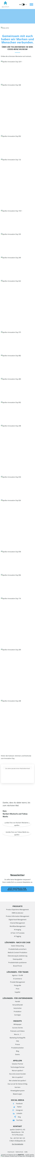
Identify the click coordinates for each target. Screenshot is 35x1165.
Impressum (11, 1152)
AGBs (26, 1152)
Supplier (17, 992)
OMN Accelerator (17, 913)
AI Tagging (17, 936)
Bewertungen (17, 1094)
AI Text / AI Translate (17, 933)
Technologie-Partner (17, 1067)
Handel (17, 1001)
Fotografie (17, 985)
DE (20, 4)
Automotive (17, 1008)
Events (17, 1054)
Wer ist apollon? (17, 1077)
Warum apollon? (17, 1071)
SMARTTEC (21, 1155)
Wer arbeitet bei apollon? (17, 1081)
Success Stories (17, 1028)
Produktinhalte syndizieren (17, 963)
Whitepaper (18, 1024)
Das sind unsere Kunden (17, 1074)
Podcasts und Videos (17, 1031)
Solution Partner (17, 1064)
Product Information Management (17, 916)
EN (26, 4)
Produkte (16, 2)
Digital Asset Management (17, 920)
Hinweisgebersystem (17, 1091)
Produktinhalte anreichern (17, 949)
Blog (17, 1051)
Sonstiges (17, 1015)
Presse (17, 1044)
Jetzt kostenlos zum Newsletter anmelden (17, 889)
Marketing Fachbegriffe (17, 1038)
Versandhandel (17, 1005)
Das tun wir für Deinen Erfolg (17, 1084)
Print (17, 989)
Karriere (17, 1087)
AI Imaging (17, 930)
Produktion (17, 1012)
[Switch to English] (23, 4)
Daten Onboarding (17, 946)
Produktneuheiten (17, 1048)
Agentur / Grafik (17, 975)
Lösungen (16, 8)
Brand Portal (17, 966)
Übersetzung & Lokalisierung (17, 956)
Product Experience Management (17, 910)
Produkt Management (17, 982)
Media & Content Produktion (17, 952)
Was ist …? (17, 1034)
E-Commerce (17, 979)
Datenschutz (19, 1152)
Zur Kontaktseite (17, 1144)
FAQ (17, 1041)
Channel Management (17, 923)
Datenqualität (17, 959)
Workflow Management (17, 926)
